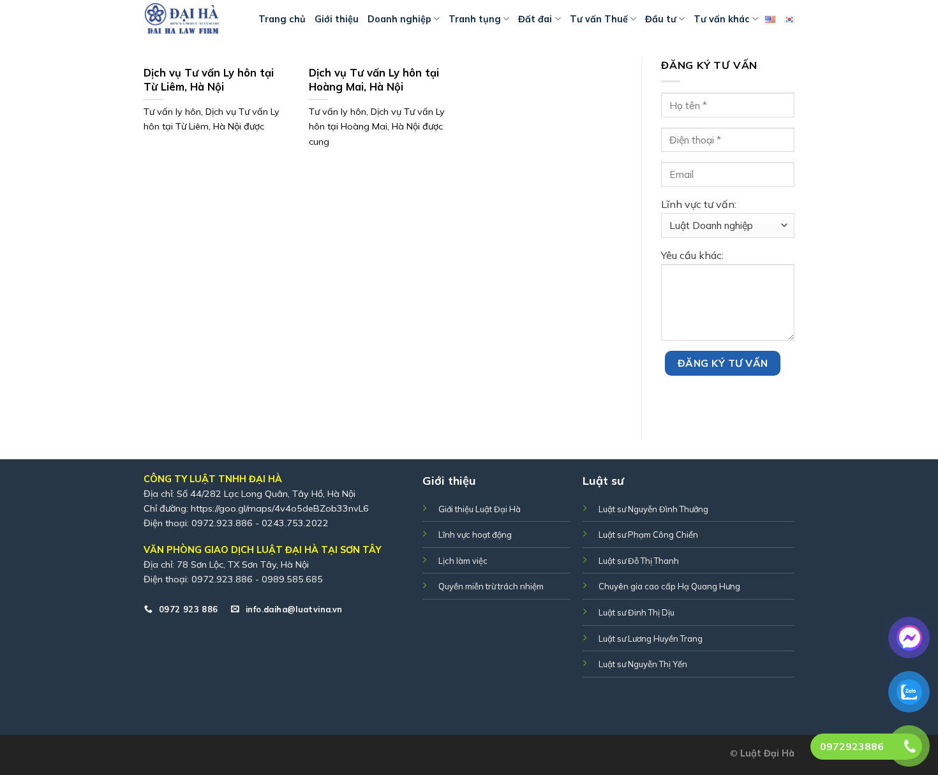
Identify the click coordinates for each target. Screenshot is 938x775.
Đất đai (535, 19)
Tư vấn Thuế (599, 19)
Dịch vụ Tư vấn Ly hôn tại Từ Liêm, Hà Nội (209, 79)
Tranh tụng (475, 19)
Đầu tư (660, 19)
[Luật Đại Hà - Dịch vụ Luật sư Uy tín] (191, 19)
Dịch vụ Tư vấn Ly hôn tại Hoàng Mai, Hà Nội (374, 79)
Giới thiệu (337, 19)
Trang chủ (282, 19)
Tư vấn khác (722, 19)
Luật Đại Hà (767, 753)
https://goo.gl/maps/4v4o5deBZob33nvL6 (280, 508)
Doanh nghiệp (399, 19)
